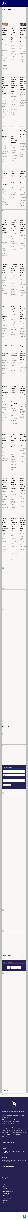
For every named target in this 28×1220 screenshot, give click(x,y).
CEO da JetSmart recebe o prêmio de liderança (23, 438)
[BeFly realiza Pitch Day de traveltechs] (23, 123)
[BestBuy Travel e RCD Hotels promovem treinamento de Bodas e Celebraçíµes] (14, 382)
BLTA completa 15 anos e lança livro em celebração (4, 132)
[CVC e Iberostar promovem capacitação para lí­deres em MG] (5, 217)
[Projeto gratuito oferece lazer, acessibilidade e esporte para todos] (14, 74)
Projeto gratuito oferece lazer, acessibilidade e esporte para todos (14, 85)
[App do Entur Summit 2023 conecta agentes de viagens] (5, 515)
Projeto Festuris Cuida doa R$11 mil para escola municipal (23, 83)
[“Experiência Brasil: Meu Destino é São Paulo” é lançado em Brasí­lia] (14, 260)
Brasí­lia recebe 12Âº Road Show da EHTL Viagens (22, 484)
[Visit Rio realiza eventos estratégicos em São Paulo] (14, 217)
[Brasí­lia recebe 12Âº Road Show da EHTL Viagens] (23, 475)
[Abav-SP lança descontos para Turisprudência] (5, 342)
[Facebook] (8, 967)
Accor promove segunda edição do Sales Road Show (23, 524)
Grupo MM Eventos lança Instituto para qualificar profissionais (14, 442)
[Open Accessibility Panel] (24, 1216)
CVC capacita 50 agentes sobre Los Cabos (14, 310)
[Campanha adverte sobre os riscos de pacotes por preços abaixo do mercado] (14, 123)
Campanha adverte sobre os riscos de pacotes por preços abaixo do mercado (14, 134)
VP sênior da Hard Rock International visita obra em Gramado (23, 176)
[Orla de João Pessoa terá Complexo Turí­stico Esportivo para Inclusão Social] (5, 74)
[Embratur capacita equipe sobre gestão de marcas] (5, 260)
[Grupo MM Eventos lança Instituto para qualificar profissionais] (14, 430)
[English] (3, 1171)
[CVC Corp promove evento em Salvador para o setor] (23, 217)
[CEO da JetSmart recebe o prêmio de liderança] (23, 430)
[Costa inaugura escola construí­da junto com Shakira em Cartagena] (5, 24)
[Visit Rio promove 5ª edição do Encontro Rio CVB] (5, 475)
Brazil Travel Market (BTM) (17, 956)
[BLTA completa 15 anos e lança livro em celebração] (5, 123)
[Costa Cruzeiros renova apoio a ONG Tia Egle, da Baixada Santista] (14, 24)
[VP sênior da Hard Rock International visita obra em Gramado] (23, 167)
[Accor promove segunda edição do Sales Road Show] (23, 515)
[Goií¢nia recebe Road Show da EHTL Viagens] (14, 475)
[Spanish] (10, 1171)
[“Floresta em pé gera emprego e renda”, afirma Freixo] (5, 382)
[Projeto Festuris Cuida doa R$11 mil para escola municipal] (23, 74)
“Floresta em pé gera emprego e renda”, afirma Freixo (5, 392)
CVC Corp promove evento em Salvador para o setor (23, 226)
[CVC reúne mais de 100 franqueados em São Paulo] (14, 167)
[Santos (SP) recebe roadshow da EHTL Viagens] (5, 430)
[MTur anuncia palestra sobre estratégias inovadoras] (23, 382)
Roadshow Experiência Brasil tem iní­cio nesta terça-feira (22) (23, 312)
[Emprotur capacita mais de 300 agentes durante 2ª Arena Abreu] (23, 342)
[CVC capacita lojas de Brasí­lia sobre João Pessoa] (23, 260)
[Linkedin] (16, 967)
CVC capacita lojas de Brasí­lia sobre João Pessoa (22, 270)
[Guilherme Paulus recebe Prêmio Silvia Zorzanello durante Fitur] (23, 24)
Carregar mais (13, 559)
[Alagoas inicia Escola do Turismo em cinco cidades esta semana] (14, 515)
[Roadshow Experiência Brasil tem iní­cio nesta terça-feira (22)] (23, 303)
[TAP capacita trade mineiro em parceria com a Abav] (5, 303)
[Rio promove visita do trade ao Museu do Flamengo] (14, 342)
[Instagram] (12, 967)
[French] (5, 1171)
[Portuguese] (8, 1171)
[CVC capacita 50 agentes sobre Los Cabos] (14, 303)
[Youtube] (20, 967)
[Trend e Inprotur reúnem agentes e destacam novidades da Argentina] (5, 167)
